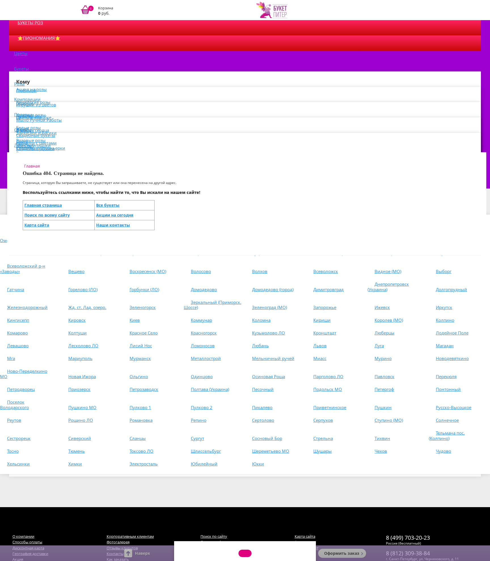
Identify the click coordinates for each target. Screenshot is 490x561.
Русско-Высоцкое (453, 407)
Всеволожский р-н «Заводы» (22, 268)
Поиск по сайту (213, 536)
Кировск (77, 320)
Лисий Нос (141, 345)
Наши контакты (113, 225)
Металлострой (206, 358)
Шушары (322, 451)
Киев (135, 320)
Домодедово (204, 289)
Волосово (201, 271)
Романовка (141, 420)
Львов (320, 345)
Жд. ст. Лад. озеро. (87, 307)
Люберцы (384, 333)
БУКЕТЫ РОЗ (30, 23)
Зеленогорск (143, 307)
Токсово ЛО (141, 451)
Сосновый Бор (267, 438)
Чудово (443, 451)
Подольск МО (327, 389)
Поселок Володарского (14, 404)
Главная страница (43, 205)
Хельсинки (18, 464)
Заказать (100, 10)
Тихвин (382, 438)
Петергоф (384, 389)
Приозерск (79, 389)
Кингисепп (18, 320)
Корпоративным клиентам (130, 536)
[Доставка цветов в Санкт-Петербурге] (272, 9)
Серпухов (323, 420)
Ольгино (139, 376)
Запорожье (324, 307)
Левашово (18, 345)
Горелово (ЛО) (83, 289)
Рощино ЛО (80, 420)
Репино (198, 420)
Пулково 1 (140, 407)
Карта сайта (36, 225)
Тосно (13, 451)
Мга (11, 358)
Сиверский (79, 438)
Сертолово (263, 420)
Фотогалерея (118, 542)
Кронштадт (324, 333)
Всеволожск (325, 271)
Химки (75, 464)
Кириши (322, 320)
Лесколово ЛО (83, 345)
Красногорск (204, 333)
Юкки (258, 464)
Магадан (445, 345)
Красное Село (144, 333)
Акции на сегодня (114, 215)
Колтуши (77, 333)
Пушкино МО (82, 407)
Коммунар (201, 320)
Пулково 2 (201, 407)
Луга (379, 345)
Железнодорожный (27, 307)
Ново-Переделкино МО (23, 373)
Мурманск (140, 358)
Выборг (443, 271)
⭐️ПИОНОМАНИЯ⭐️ (39, 38)
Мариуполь (80, 358)
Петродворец (21, 389)
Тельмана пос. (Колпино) (447, 435)
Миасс (319, 358)
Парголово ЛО (328, 376)
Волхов (259, 271)
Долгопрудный (451, 289)
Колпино (445, 320)
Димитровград (328, 289)
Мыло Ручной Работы (39, 120)
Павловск (384, 376)
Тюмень (76, 451)
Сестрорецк (19, 438)
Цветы (21, 53)
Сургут (197, 438)
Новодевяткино (452, 358)
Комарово (17, 333)
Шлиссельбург (206, 451)
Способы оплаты (27, 542)
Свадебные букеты (35, 135)
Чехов (381, 451)
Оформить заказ (341, 553)
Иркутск (444, 307)
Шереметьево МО (270, 451)
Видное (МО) (388, 271)
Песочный (263, 389)
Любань (260, 345)
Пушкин (383, 407)
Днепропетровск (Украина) (388, 286)
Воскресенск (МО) (148, 271)
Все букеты (107, 205)
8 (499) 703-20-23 (408, 537)
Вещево (76, 271)
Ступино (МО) (389, 420)
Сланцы (138, 438)
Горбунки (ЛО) (144, 289)
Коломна (261, 320)
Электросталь (144, 464)
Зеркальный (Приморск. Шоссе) (212, 304)
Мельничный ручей (273, 358)
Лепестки (23, 145)
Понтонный (448, 389)
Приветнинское (329, 407)
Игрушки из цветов (36, 104)
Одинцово (202, 376)
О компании (23, 536)
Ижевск (382, 307)
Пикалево (262, 407)
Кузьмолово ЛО (268, 333)
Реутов (14, 420)
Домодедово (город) (272, 289)
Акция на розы (31, 89)
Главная (32, 166)
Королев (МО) (389, 320)
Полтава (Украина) (210, 389)
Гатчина (15, 289)
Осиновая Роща (268, 376)
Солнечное (447, 420)
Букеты (21, 68)
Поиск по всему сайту (47, 215)
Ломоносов (203, 345)
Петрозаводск (144, 389)
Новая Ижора (82, 376)
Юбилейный (204, 464)
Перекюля (446, 376)
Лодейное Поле (452, 333)
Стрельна (323, 438)
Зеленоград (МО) (269, 307)
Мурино (383, 358)
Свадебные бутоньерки (40, 148)
